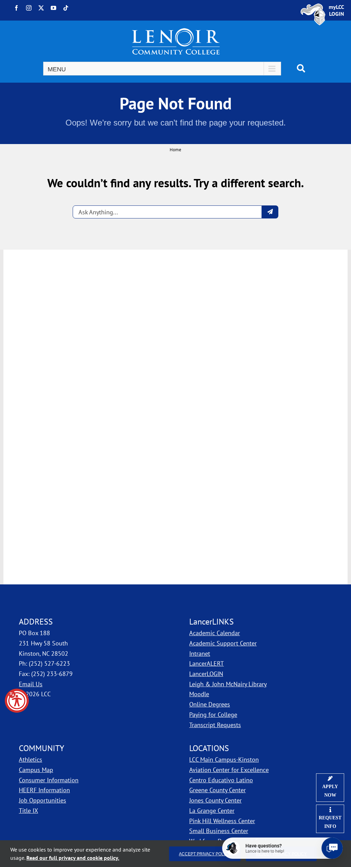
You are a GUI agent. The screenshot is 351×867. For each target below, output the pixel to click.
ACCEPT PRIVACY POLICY (205, 854)
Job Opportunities (42, 800)
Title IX (28, 811)
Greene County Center (217, 790)
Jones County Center (215, 800)
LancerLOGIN (206, 674)
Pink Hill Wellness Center (222, 821)
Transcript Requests (215, 725)
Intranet (199, 653)
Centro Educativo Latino (221, 780)
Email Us (31, 684)
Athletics (30, 759)
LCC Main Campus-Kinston (224, 759)
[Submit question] (270, 211)
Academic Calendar (214, 633)
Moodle (199, 694)
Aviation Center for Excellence (229, 770)
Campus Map (73, 769)
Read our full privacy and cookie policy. (72, 857)
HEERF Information (44, 790)
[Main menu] (162, 68)
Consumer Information (48, 780)
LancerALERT (206, 663)
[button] (17, 701)
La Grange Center (211, 811)
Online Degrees (209, 704)
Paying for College (213, 714)
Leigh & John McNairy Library (228, 684)
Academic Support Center (223, 643)
